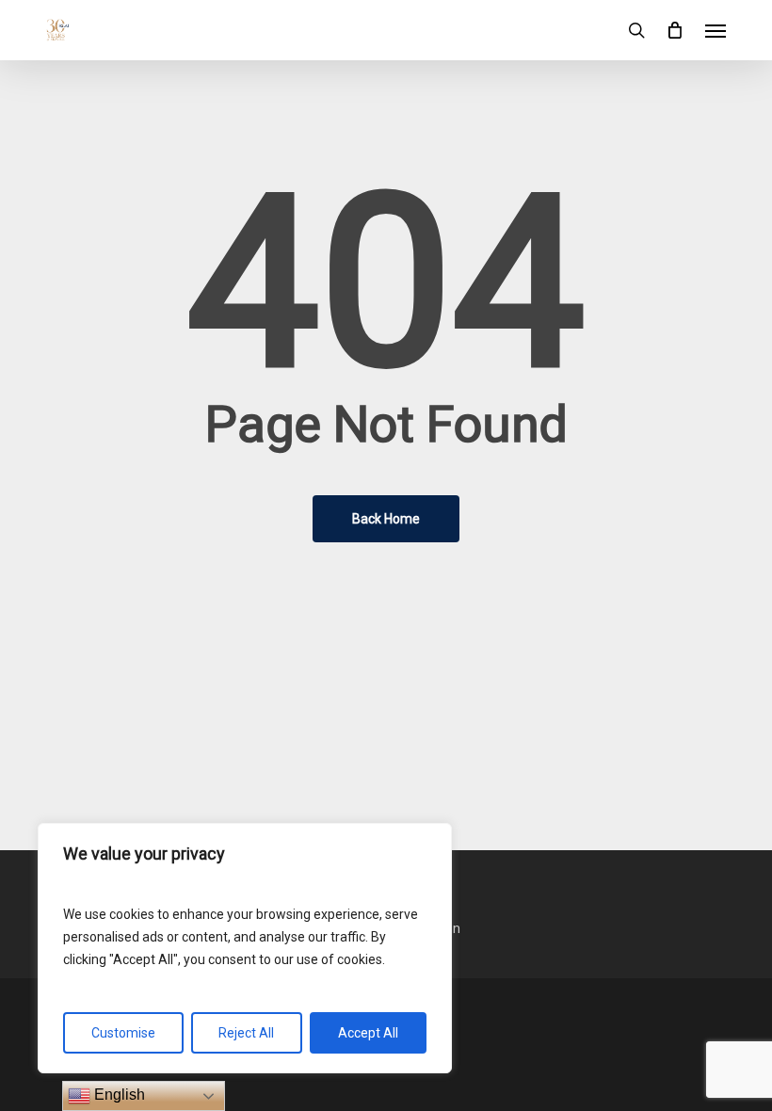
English (117, 1095)
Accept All (368, 1032)
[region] (245, 948)
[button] (715, 30)
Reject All (246, 1032)
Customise (123, 1032)
